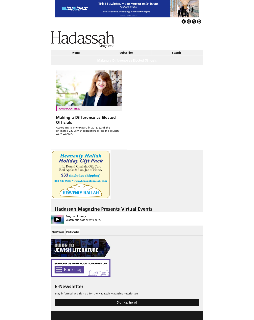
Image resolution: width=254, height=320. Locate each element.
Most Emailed (72, 230)
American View (69, 107)
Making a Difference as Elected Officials (86, 118)
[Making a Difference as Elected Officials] (89, 87)
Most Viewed (58, 230)
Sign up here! (127, 301)
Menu (76, 51)
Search (176, 51)
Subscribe (126, 51)
